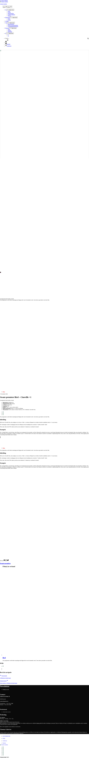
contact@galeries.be (4, 701)
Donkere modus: (4, 757)
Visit (6, 22)
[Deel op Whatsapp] (6, 560)
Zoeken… (7, 38)
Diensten (7, 28)
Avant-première (5, 563)
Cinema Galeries (3, 4)
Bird (4, 658)
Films (9, 11)
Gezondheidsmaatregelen (13, 26)
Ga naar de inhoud (4, 0)
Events (9, 12)
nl (5, 33)
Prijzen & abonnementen (13, 25)
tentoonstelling (11, 13)
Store (9, 29)
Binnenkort (7, 17)
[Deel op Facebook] (4, 560)
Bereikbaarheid (11, 24)
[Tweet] (8, 560)
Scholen (7, 21)
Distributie (10, 31)
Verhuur (9, 30)
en (8, 35)
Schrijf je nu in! (6, 689)
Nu (6, 9)
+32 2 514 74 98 (9, 703)
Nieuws (9, 15)
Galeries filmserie (11, 14)
